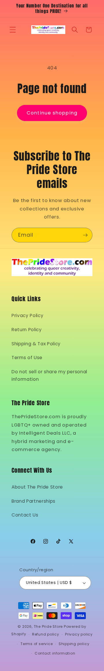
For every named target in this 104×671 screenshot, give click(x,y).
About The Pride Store (37, 487)
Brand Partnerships (33, 501)
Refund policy (45, 634)
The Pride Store (48, 626)
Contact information (55, 653)
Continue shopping (52, 113)
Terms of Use (27, 358)
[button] (13, 30)
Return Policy (27, 330)
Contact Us (25, 515)
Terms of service (37, 643)
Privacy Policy (27, 315)
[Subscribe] (85, 235)
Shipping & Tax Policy (36, 344)
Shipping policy (74, 643)
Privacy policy (79, 634)
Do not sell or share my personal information (49, 375)
